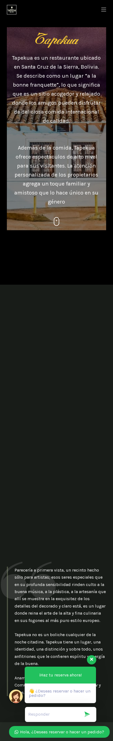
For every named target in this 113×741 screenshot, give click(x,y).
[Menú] (103, 9)
